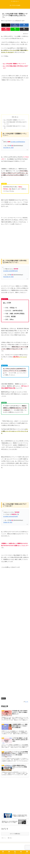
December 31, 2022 (8, 147)
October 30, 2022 (7, 522)
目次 (13, 117)
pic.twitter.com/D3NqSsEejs (18, 141)
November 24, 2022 (8, 276)
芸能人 (4, 698)
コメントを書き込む (15, 833)
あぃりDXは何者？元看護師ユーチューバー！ (14, 120)
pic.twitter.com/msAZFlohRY (10, 516)
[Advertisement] (15, 98)
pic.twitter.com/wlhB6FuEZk (10, 271)
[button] (24, 29)
